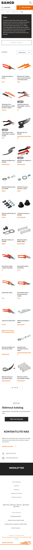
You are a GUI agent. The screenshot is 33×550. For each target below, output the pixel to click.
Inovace (16, 490)
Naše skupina (16, 482)
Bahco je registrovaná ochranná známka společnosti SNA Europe (16, 538)
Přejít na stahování (16, 419)
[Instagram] (26, 505)
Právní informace (16, 512)
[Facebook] (6, 505)
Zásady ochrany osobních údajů (16, 520)
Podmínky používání (16, 516)
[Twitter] (19, 505)
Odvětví (8, 12)
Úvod (2, 12)
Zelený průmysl (15, 12)
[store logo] (8, 2)
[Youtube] (13, 505)
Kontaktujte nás (7, 446)
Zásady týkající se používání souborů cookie (16, 524)
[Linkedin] (16, 506)
